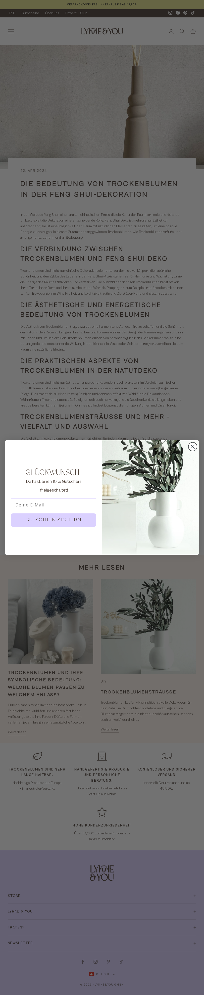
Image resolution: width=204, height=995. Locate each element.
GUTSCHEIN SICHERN (53, 520)
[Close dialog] (192, 446)
